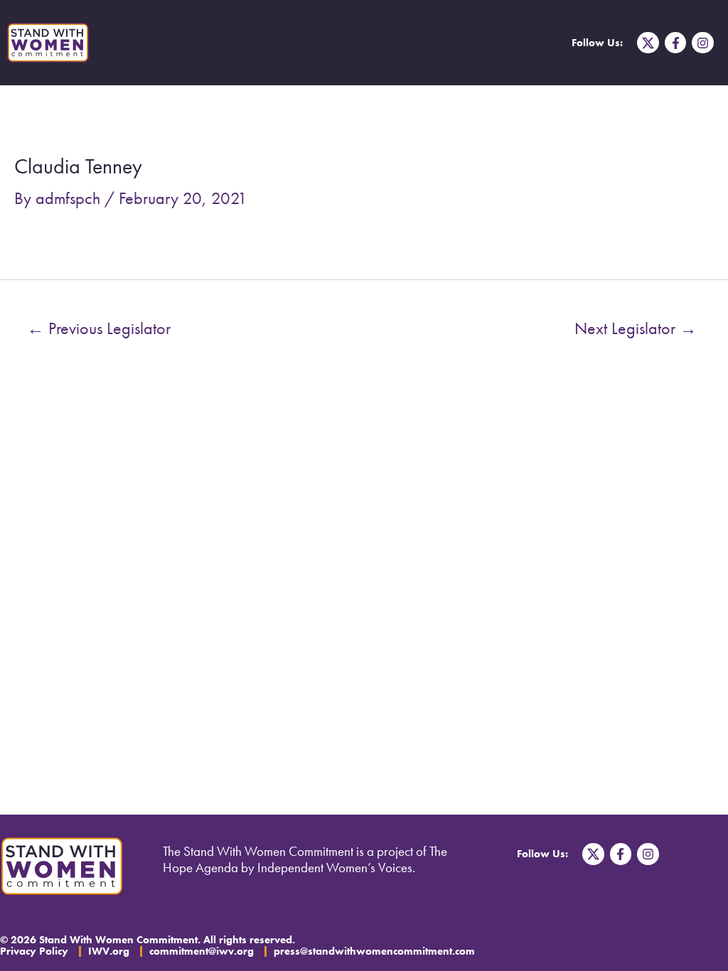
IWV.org (108, 951)
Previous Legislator (99, 328)
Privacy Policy (34, 951)
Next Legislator (635, 328)
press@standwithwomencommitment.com (374, 951)
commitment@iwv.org (201, 951)
